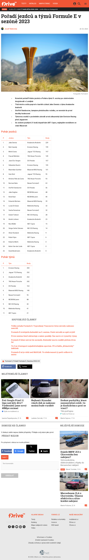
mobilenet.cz (73, 519)
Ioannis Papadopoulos (9, 418)
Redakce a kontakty (58, 519)
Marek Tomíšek (71, 469)
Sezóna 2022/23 (33, 361)
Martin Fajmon (65, 418)
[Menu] (85, 4)
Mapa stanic (44, 3)
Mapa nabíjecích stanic (39, 525)
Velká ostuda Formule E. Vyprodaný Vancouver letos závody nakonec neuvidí (42, 327)
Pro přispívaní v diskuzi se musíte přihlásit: (15, 442)
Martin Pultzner (66, 505)
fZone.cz (72, 525)
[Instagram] (20, 527)
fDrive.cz (72, 522)
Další (4, 457)
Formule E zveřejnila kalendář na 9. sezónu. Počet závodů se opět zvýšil (43, 332)
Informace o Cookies (44, 537)
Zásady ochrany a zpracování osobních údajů (44, 543)
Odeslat (9, 475)
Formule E (8, 361)
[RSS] (24, 527)
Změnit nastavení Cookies (44, 540)
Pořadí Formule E (19, 361)
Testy (23, 3)
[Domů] (9, 3)
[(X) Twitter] (13, 527)
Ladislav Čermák (37, 418)
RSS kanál (55, 525)
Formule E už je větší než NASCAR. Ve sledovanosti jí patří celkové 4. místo (42, 353)
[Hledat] (79, 4)
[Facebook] (9, 527)
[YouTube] (16, 527)
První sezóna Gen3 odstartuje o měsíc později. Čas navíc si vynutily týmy (44, 336)
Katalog (32, 3)
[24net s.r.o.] (44, 554)
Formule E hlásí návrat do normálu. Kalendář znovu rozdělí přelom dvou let (43, 341)
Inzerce (54, 522)
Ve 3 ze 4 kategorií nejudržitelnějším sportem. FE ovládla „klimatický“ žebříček (42, 347)
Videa (55, 3)
